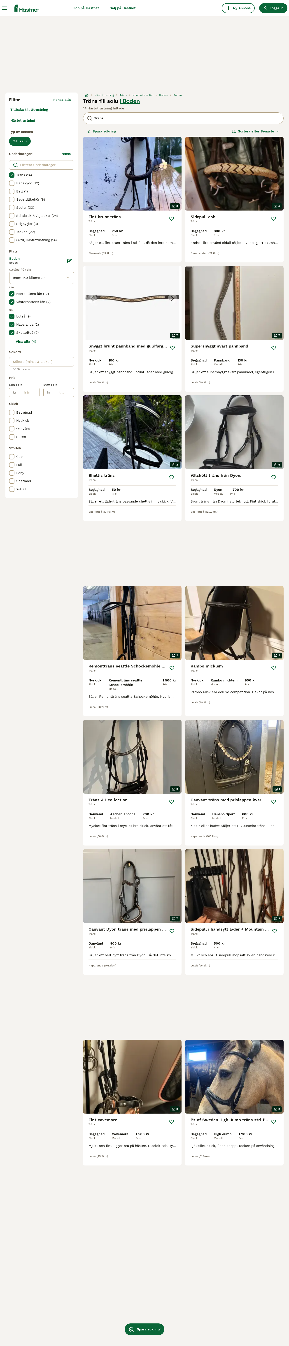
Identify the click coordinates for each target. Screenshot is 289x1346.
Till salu (20, 141)
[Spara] (171, 218)
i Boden (130, 101)
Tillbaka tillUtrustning (29, 110)
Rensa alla (62, 100)
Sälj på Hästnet (122, 8)
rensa (66, 154)
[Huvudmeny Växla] (4, 8)
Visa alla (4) (26, 342)
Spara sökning (104, 131)
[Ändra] (69, 260)
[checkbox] (11, 175)
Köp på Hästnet (86, 8)
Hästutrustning (22, 120)
